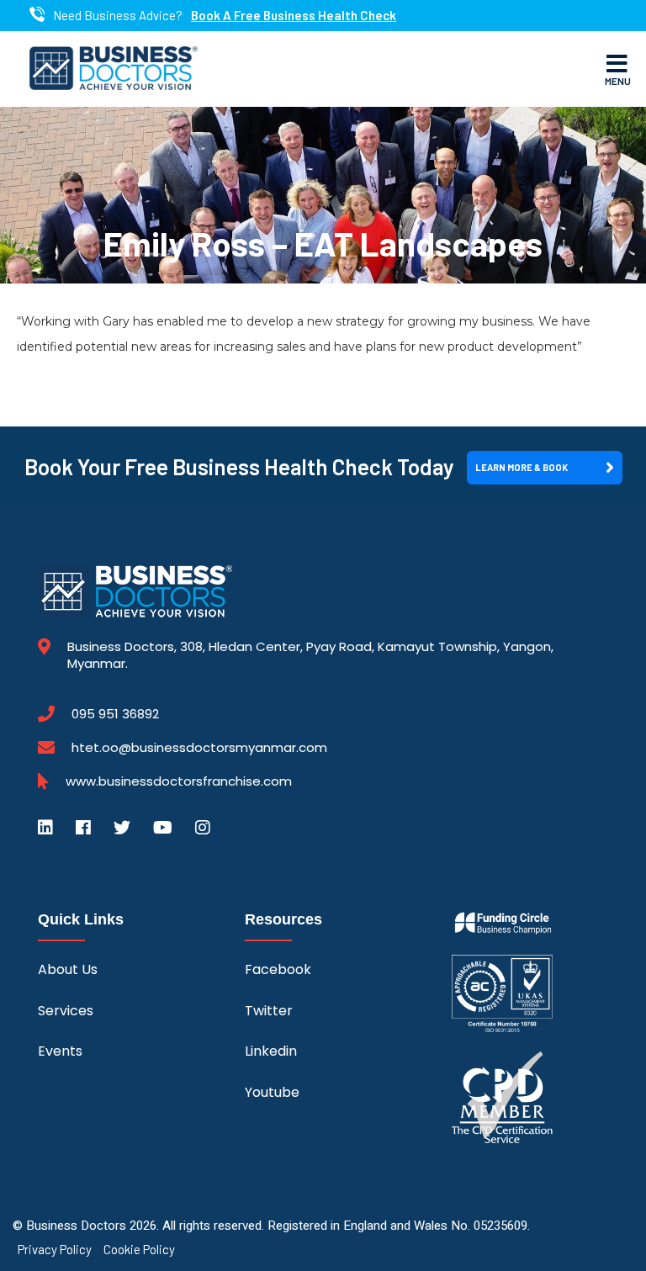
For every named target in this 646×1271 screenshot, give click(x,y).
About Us (68, 969)
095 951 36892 (115, 714)
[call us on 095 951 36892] (37, 15)
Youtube (272, 1092)
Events (60, 1051)
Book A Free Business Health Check (293, 15)
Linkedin (271, 1051)
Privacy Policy (55, 1249)
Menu (618, 81)
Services (65, 1010)
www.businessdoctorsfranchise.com (179, 781)
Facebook (278, 969)
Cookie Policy (139, 1249)
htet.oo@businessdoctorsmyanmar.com (199, 747)
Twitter (269, 1010)
